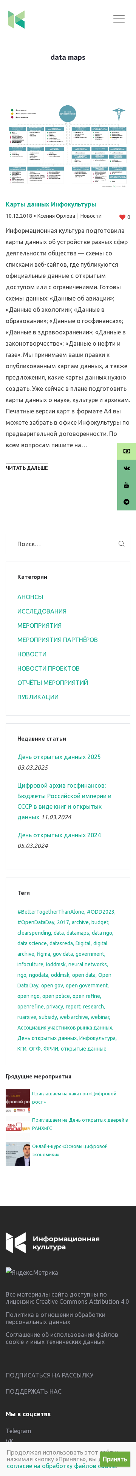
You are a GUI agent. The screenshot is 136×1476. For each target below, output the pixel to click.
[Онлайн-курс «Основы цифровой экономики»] (18, 1153)
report (73, 1007)
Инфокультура (97, 1038)
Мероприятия (39, 625)
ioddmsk (56, 964)
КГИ (21, 1049)
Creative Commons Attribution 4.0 (82, 1301)
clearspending (34, 933)
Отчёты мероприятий (52, 682)
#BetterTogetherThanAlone (50, 912)
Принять (115, 1459)
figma (43, 954)
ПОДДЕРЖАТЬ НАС (34, 1391)
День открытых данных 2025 (59, 756)
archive (80, 922)
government (90, 954)
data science (32, 943)
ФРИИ (50, 1049)
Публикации (38, 697)
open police (56, 996)
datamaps (77, 933)
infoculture (30, 964)
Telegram (18, 1430)
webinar (100, 1017)
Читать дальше (27, 468)
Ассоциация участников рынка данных (64, 1028)
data (59, 933)
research (93, 1007)
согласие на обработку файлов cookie (61, 1465)
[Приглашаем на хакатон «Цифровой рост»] (18, 1100)
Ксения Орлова (56, 216)
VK (10, 1441)
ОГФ (35, 1049)
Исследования (41, 611)
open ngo (28, 996)
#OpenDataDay (35, 922)
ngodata (38, 975)
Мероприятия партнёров (57, 639)
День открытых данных (47, 1038)
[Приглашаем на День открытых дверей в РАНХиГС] (18, 1127)
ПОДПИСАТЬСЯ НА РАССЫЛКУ (49, 1375)
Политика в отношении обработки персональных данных (55, 1318)
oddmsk (60, 975)
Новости (91, 216)
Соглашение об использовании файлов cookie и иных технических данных (62, 1338)
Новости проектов (48, 668)
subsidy (48, 1017)
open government (87, 985)
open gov (52, 985)
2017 (63, 922)
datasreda (61, 943)
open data (84, 975)
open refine (86, 996)
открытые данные (84, 1049)
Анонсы (30, 597)
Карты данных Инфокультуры (51, 204)
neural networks (87, 964)
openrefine (30, 1007)
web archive (74, 1017)
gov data (63, 954)
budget (99, 922)
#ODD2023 (100, 912)
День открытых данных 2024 (59, 835)
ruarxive (26, 1017)
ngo (21, 975)
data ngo (102, 933)
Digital (83, 943)
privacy (54, 1007)
